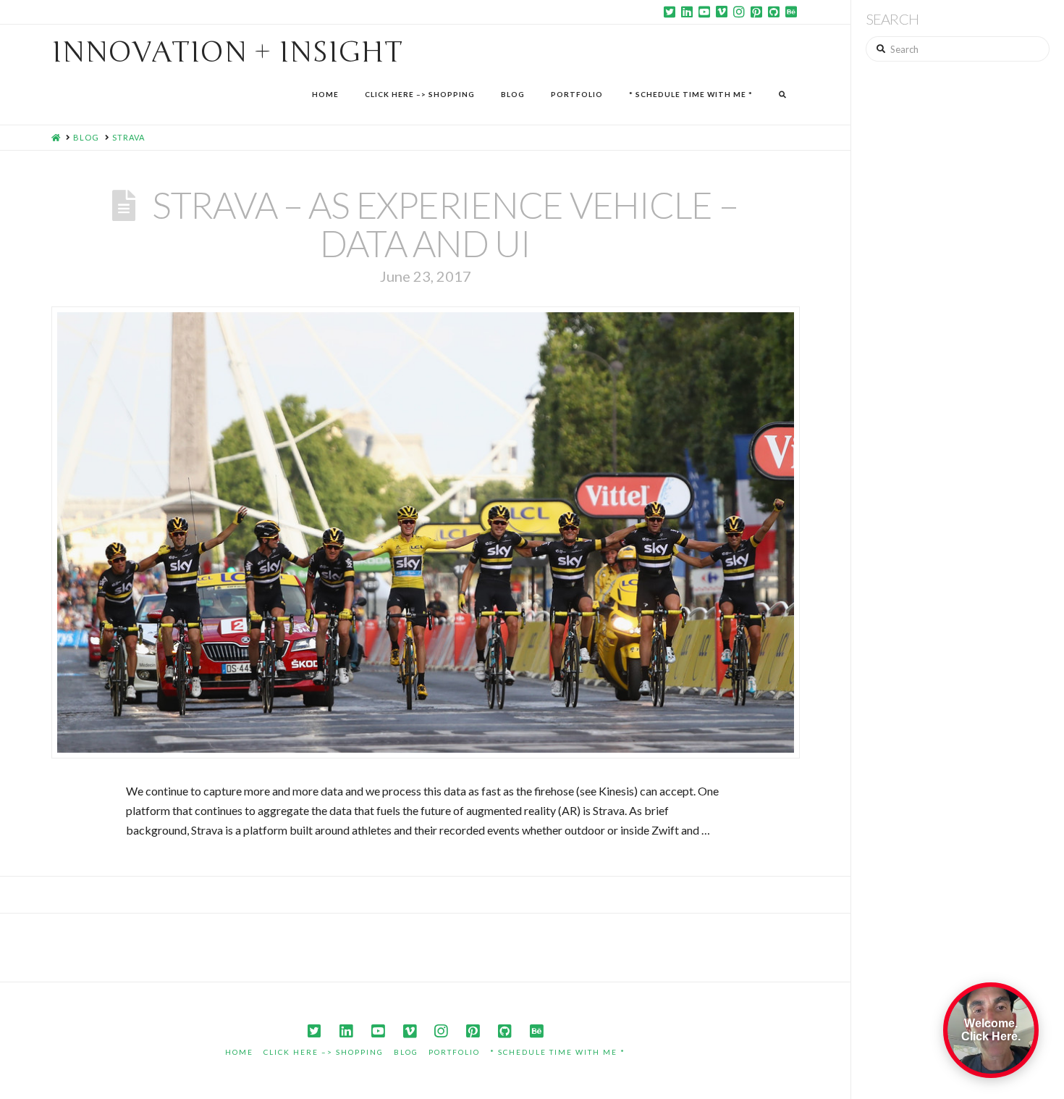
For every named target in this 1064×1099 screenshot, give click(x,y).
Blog (406, 1052)
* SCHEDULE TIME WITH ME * (557, 1052)
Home (239, 1052)
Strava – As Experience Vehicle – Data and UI (445, 224)
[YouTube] (704, 11)
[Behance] (791, 11)
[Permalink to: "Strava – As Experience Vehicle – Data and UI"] (425, 532)
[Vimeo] (721, 11)
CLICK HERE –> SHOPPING (323, 1052)
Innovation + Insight (226, 52)
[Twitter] (669, 11)
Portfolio (454, 1052)
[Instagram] (739, 11)
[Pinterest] (756, 11)
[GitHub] (773, 11)
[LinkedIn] (687, 11)
